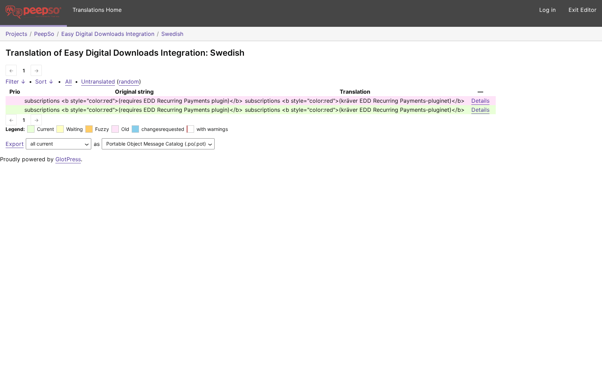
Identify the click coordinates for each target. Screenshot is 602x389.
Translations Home (97, 9)
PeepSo (44, 33)
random (129, 81)
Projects (16, 33)
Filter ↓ (16, 81)
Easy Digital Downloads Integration (107, 33)
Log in (547, 9)
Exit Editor (582, 9)
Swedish (172, 33)
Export (15, 143)
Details (480, 100)
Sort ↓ (44, 81)
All (68, 81)
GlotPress (68, 159)
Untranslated (98, 81)
